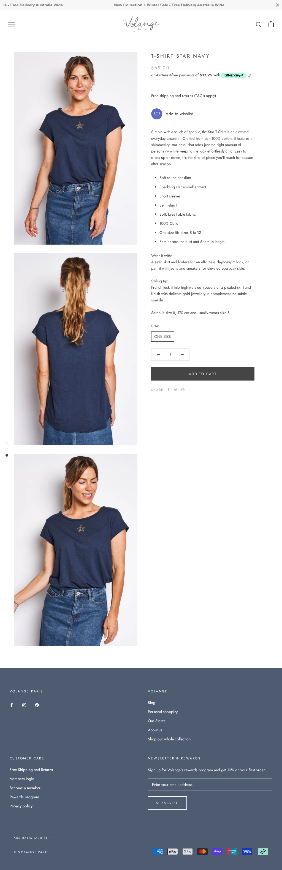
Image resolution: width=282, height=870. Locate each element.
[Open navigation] (11, 24)
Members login (22, 778)
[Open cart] (271, 24)
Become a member (25, 788)
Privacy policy (21, 806)
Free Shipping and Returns (31, 769)
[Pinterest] (183, 389)
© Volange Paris (31, 852)
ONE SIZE (162, 336)
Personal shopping (163, 711)
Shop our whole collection (169, 739)
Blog (151, 702)
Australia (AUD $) (30, 838)
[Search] (259, 24)
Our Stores (157, 721)
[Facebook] (168, 389)
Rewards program (24, 797)
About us (155, 730)
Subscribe (167, 803)
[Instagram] (24, 705)
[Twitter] (175, 389)
